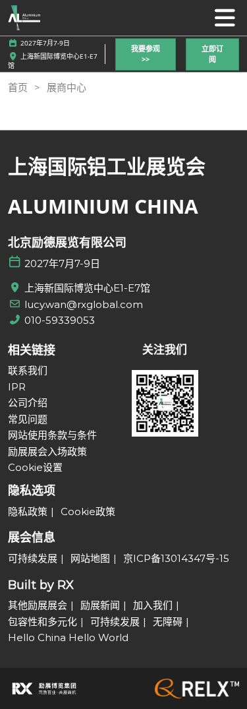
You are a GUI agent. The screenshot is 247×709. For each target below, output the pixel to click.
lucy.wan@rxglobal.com (83, 304)
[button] (145, 54)
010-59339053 (59, 320)
